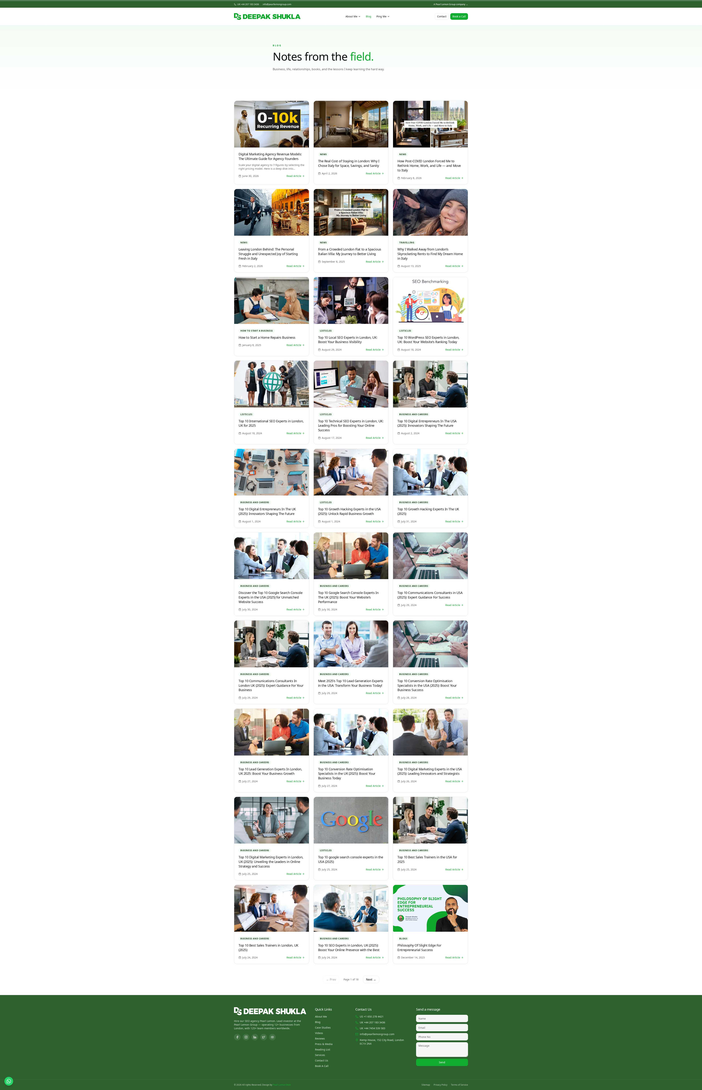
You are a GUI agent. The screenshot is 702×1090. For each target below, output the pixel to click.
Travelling (406, 242)
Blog (368, 16)
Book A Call (322, 1066)
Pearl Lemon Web (282, 1084)
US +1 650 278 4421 (372, 1016)
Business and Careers (413, 414)
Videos (319, 1033)
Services (320, 1055)
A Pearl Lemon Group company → (451, 4)
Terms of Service (459, 1084)
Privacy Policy (440, 1084)
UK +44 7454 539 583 (372, 1028)
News (323, 154)
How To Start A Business (256, 330)
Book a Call (459, 16)
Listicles (326, 330)
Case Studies (323, 1027)
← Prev (331, 979)
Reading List (322, 1049)
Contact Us (321, 1060)
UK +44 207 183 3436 (248, 4)
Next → (371, 979)
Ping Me (381, 16)
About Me (351, 16)
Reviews (320, 1038)
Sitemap (426, 1084)
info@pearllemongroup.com (277, 4)
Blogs (403, 938)
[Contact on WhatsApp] (8, 1081)
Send (442, 1062)
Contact (441, 16)
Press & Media (324, 1044)
